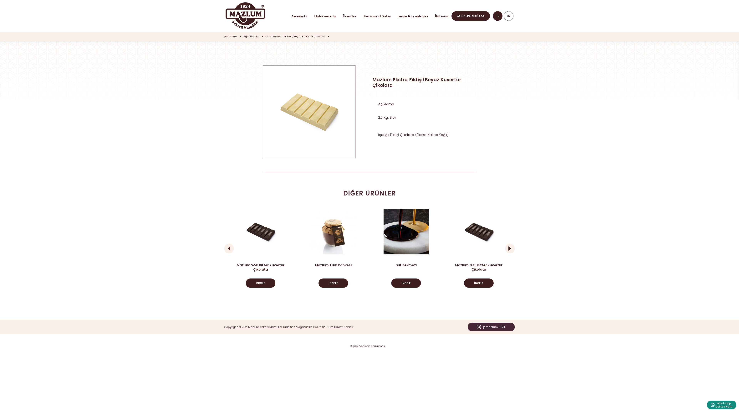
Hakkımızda (325, 16)
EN (508, 16)
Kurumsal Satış (377, 16)
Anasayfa (299, 16)
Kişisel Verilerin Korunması (367, 346)
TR (497, 16)
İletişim (442, 16)
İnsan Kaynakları (412, 16)
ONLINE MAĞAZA (472, 16)
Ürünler (350, 16)
